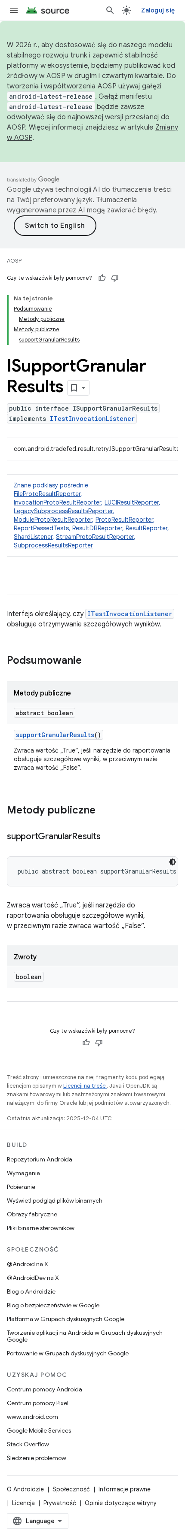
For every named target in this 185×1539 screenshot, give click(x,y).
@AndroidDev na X (33, 1278)
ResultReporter (146, 528)
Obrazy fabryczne (32, 1214)
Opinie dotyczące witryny (121, 1503)
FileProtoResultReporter (47, 494)
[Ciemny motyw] (172, 862)
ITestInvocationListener (92, 418)
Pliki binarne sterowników (40, 1228)
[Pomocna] (102, 278)
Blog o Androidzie (31, 1291)
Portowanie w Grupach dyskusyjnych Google (68, 1353)
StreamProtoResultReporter (95, 537)
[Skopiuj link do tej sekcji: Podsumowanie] (90, 661)
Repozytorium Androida (39, 1159)
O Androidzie (25, 1489)
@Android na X (27, 1264)
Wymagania (23, 1173)
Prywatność (59, 1503)
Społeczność (71, 1489)
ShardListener (33, 537)
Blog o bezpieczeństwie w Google (53, 1305)
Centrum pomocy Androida (44, 1389)
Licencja (23, 1503)
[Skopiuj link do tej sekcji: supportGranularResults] (109, 837)
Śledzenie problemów (36, 1458)
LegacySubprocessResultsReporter (63, 511)
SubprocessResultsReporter (53, 545)
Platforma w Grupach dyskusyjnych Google (65, 1319)
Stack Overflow (28, 1444)
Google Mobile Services (39, 1430)
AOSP (14, 260)
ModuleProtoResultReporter (53, 519)
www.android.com (32, 1417)
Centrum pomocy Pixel (37, 1403)
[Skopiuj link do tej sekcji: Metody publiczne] (104, 811)
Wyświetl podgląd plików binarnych (54, 1200)
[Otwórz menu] (13, 10)
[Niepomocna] (114, 278)
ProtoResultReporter (124, 519)
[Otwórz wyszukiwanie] (110, 10)
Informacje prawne (125, 1489)
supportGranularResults (55, 735)
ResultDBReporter (97, 528)
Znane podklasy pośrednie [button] (91, 515)
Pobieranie (21, 1187)
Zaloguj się (158, 10)
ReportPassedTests (41, 528)
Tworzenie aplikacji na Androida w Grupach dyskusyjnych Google (85, 1336)
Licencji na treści (85, 1085)
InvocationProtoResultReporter (57, 502)
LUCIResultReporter (132, 502)
